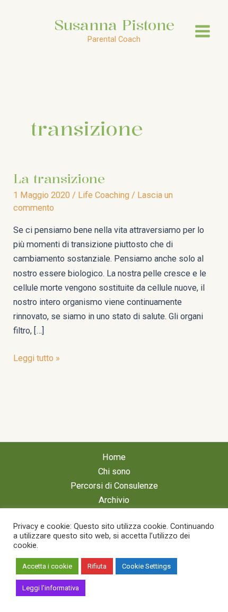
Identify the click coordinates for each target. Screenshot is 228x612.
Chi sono (114, 471)
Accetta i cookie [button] (47, 566)
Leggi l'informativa (50, 588)
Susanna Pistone (114, 24)
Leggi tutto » (36, 359)
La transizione (59, 178)
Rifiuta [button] (97, 566)
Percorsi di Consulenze (114, 486)
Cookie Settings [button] (146, 566)
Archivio (114, 500)
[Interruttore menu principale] (202, 31)
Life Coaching (103, 195)
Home (114, 457)
